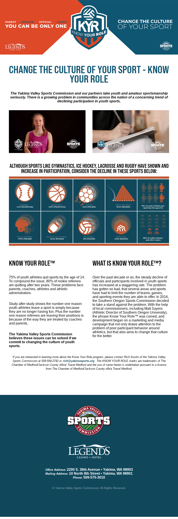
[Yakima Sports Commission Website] (89, 424)
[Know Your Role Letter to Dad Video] (130, 131)
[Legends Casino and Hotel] (89, 455)
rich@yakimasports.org (78, 361)
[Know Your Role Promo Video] (47, 131)
